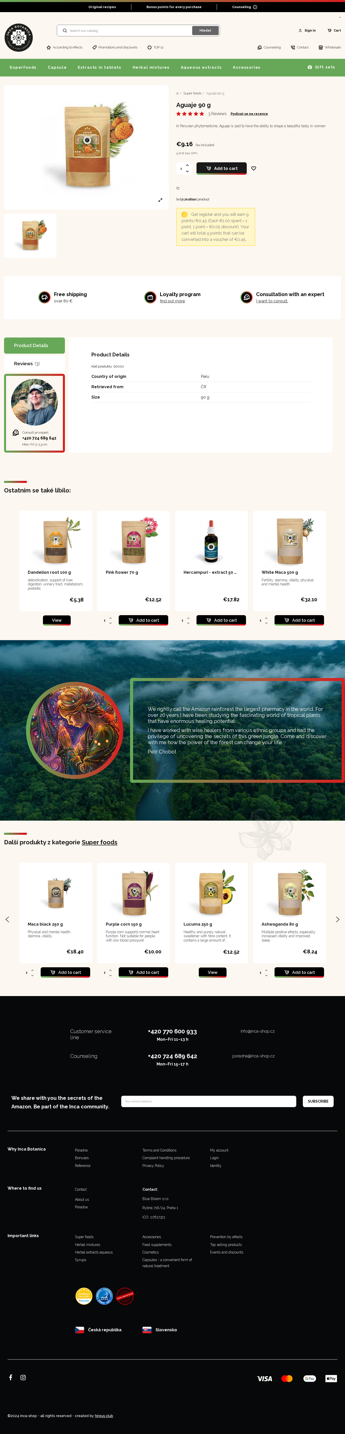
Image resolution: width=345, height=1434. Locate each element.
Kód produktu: (102, 366)
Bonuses (82, 1158)
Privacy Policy (153, 1166)
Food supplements (156, 1245)
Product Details (31, 345)
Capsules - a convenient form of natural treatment (167, 1263)
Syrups (80, 1260)
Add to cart (226, 168)
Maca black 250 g (45, 924)
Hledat (205, 30)
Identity (215, 1166)
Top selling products (226, 1245)
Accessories (151, 1237)
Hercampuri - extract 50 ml (211, 572)
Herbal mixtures (87, 1245)
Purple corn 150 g (124, 924)
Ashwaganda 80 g (280, 924)
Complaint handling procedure (166, 1158)
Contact (81, 1189)
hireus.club (104, 1416)
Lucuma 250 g (198, 924)
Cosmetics (150, 1252)
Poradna (81, 1150)
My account (219, 1150)
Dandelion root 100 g (49, 572)
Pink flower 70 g (122, 572)
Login (214, 1158)
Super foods (99, 842)
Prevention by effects (226, 1237)
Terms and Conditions (159, 1150)
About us (82, 1199)
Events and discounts (226, 1252)
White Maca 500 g (280, 572)
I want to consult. (272, 301)
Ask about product (192, 199)
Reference (82, 1166)
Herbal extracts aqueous (94, 1252)
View (57, 620)
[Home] (177, 93)
